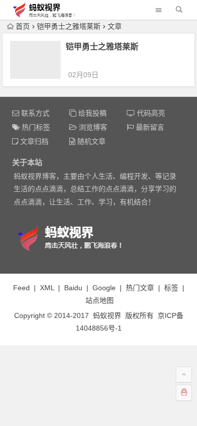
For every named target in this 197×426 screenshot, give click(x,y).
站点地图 (99, 300)
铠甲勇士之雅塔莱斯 (102, 46)
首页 (23, 26)
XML (47, 288)
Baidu (73, 288)
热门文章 (140, 288)
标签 (171, 288)
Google (104, 288)
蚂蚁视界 (107, 315)
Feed (21, 288)
